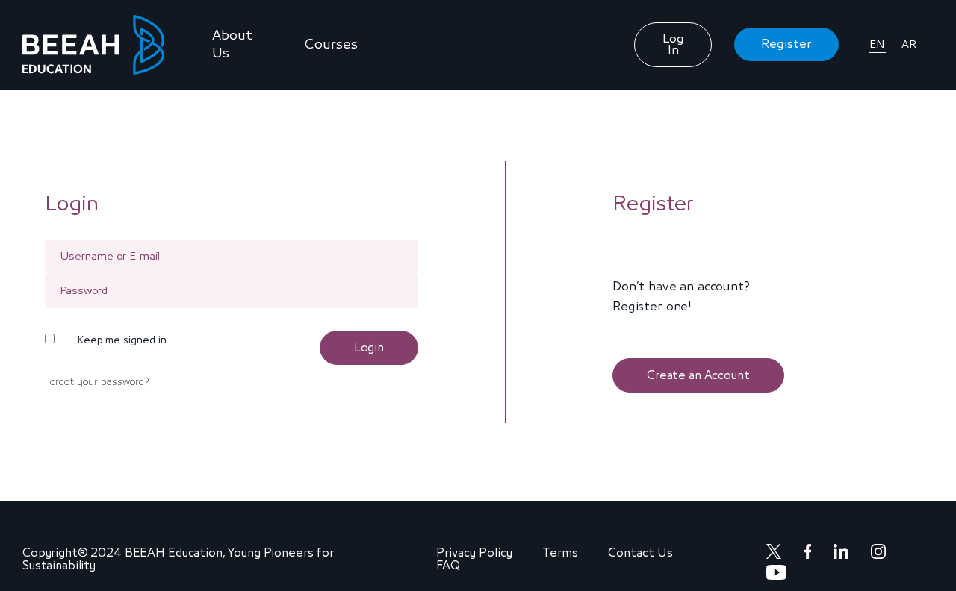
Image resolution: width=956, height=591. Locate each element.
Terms (560, 553)
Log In (673, 45)
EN (877, 44)
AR (908, 44)
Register (786, 44)
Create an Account (698, 375)
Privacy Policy (474, 553)
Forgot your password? (97, 382)
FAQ (448, 565)
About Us (232, 45)
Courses (331, 45)
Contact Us (640, 553)
